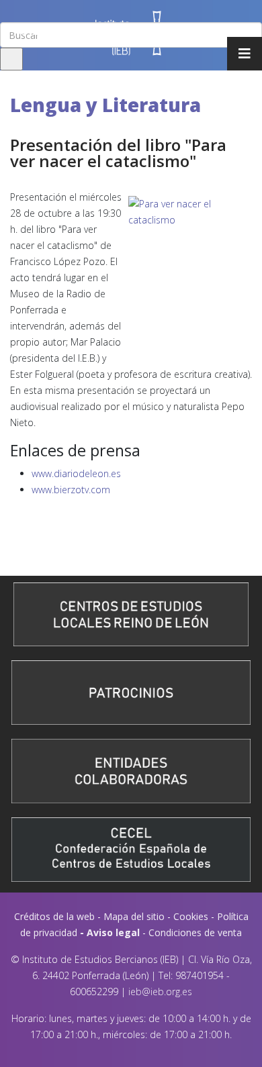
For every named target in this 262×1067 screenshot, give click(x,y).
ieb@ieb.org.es (160, 991)
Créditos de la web (54, 916)
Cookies (190, 916)
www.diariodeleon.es (76, 473)
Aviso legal (113, 932)
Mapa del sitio (134, 916)
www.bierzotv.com (71, 489)
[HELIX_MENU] (244, 53)
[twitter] (21, 31)
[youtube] (38, 31)
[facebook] (7, 31)
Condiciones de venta (195, 932)
